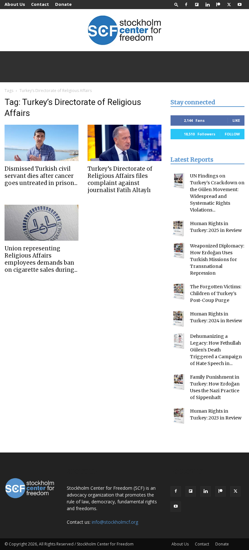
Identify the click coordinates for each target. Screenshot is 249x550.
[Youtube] (239, 4)
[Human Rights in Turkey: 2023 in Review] (179, 416)
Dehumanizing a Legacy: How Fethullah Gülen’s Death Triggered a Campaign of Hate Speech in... (216, 349)
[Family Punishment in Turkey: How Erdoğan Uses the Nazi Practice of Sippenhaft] (179, 382)
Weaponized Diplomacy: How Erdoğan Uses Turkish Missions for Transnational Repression (217, 259)
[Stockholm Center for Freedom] (124, 30)
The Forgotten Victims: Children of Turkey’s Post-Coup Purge (215, 293)
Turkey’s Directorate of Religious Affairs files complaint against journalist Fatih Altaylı (120, 179)
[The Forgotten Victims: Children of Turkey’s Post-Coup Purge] (179, 291)
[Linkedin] (207, 4)
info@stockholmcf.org (115, 522)
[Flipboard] (197, 4)
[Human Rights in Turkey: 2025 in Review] (179, 228)
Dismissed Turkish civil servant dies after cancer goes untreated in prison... (41, 176)
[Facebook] (186, 4)
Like (236, 120)
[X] (229, 4)
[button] (176, 4)
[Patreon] (218, 4)
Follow (232, 134)
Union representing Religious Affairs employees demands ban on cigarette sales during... (41, 259)
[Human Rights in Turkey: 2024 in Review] (179, 319)
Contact (40, 4)
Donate (63, 4)
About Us (15, 4)
